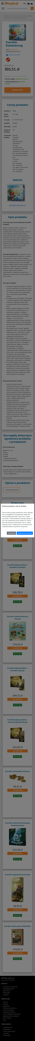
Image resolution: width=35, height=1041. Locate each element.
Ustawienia (11, 533)
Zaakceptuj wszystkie (25, 533)
